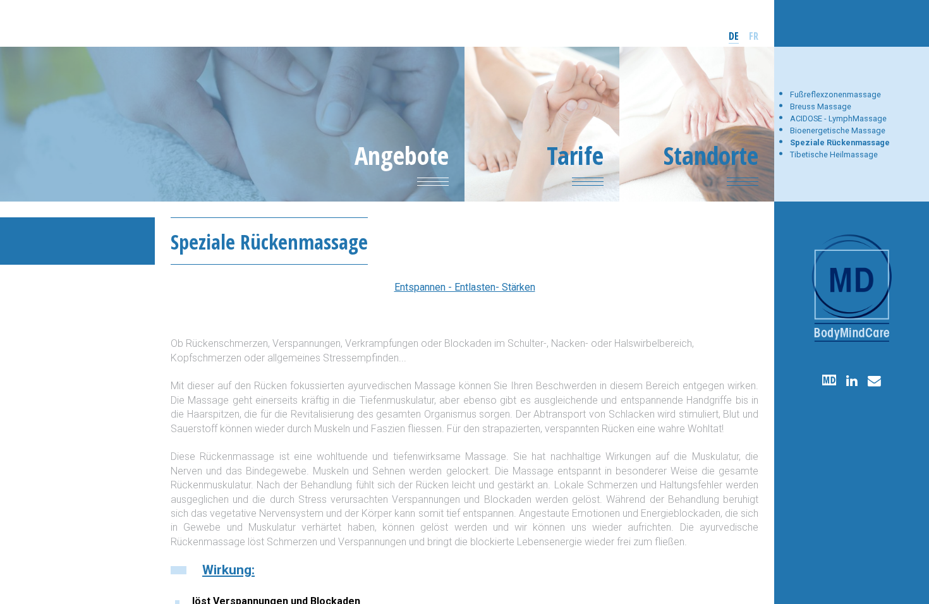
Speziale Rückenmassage (840, 142)
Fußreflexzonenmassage (835, 94)
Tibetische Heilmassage (834, 154)
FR (753, 36)
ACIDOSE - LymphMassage (838, 118)
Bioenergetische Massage (837, 130)
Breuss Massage (820, 106)
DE (734, 36)
